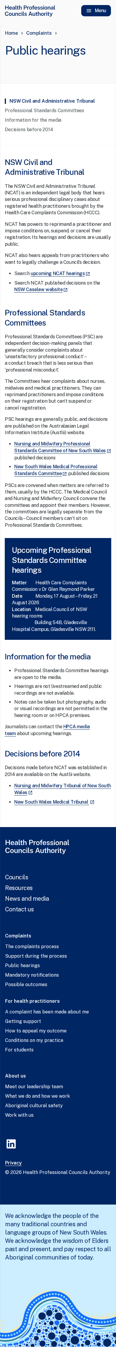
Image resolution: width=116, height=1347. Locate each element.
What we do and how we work (37, 1096)
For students (19, 1050)
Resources (19, 887)
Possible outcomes (26, 984)
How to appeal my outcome (36, 1031)
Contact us (19, 909)
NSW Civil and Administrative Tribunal (53, 101)
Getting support (23, 1021)
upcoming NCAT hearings (60, 273)
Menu (100, 10)
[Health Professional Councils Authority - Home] (30, 11)
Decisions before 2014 (29, 129)
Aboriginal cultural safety (34, 1105)
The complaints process (32, 946)
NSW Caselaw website (41, 289)
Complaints (39, 33)
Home (11, 33)
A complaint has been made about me (47, 1012)
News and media (27, 898)
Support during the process (36, 956)
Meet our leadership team (34, 1086)
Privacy (13, 1163)
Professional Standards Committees (45, 110)
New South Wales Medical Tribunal (54, 802)
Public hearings (22, 965)
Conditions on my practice (34, 1040)
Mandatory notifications (32, 975)
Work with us (19, 1115)
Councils (16, 877)
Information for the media (33, 120)
